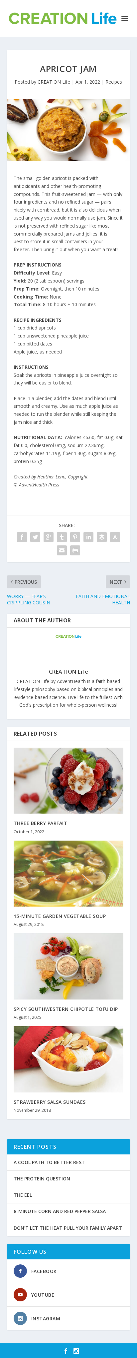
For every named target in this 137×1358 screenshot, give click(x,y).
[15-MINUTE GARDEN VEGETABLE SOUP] (69, 874)
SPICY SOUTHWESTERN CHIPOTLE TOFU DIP (66, 1009)
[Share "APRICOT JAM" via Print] (75, 550)
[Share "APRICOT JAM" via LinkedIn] (88, 537)
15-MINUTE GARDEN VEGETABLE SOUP (60, 916)
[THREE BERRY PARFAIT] (69, 781)
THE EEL (23, 1195)
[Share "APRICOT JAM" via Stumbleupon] (115, 537)
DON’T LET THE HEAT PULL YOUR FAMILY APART (68, 1228)
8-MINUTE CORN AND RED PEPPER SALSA (60, 1211)
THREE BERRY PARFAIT (41, 823)
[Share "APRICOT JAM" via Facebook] (22, 537)
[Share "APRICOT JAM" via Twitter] (35, 537)
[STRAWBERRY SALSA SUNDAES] (69, 1059)
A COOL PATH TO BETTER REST (49, 1162)
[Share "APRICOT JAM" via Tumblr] (61, 537)
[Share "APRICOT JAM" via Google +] (48, 537)
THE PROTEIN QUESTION (42, 1178)
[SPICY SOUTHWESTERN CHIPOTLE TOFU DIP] (69, 966)
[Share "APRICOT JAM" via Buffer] (101, 537)
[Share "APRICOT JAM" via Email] (61, 550)
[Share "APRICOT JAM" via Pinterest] (75, 537)
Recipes (113, 82)
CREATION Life (54, 82)
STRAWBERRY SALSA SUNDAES (50, 1102)
